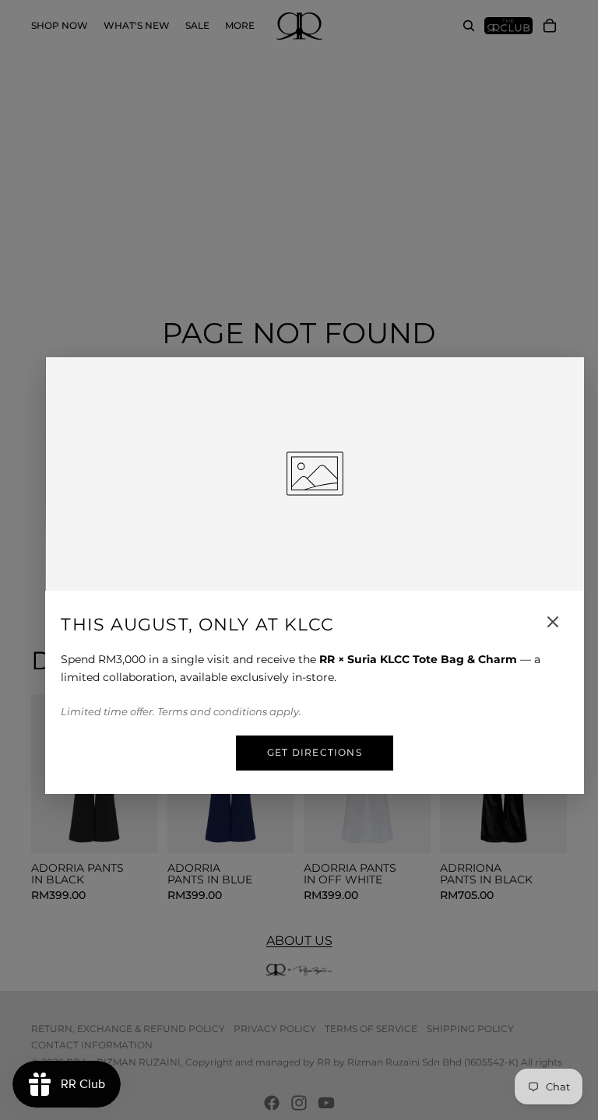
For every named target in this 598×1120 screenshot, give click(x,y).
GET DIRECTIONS (314, 752)
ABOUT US (299, 940)
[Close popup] (552, 621)
